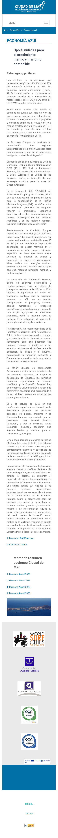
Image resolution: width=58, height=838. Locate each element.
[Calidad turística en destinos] (29, 664)
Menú (12, 22)
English (29, 813)
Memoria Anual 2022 (19, 587)
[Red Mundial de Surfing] (29, 639)
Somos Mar (15, 30)
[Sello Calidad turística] (29, 688)
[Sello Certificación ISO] (29, 715)
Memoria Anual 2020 (19, 574)
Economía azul (30, 30)
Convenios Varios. (18, 544)
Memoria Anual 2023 (19, 593)
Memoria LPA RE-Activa (21, 538)
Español (29, 804)
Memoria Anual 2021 (19, 580)
